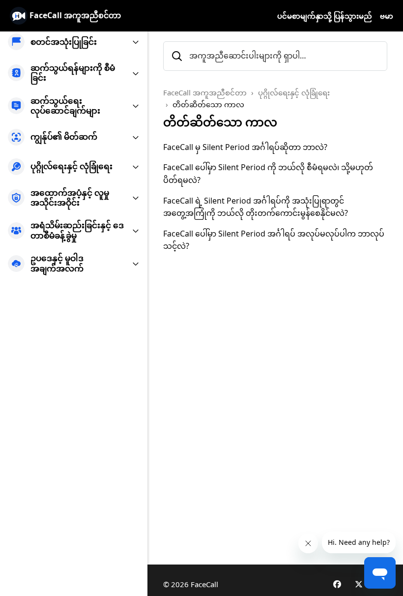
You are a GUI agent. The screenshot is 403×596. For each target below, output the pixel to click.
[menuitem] (73, 42)
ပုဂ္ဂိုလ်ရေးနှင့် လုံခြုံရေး (294, 92)
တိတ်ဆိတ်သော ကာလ (208, 104)
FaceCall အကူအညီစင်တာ (205, 92)
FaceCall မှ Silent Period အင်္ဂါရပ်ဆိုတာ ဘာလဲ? (245, 147)
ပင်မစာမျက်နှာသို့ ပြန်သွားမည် (324, 16)
